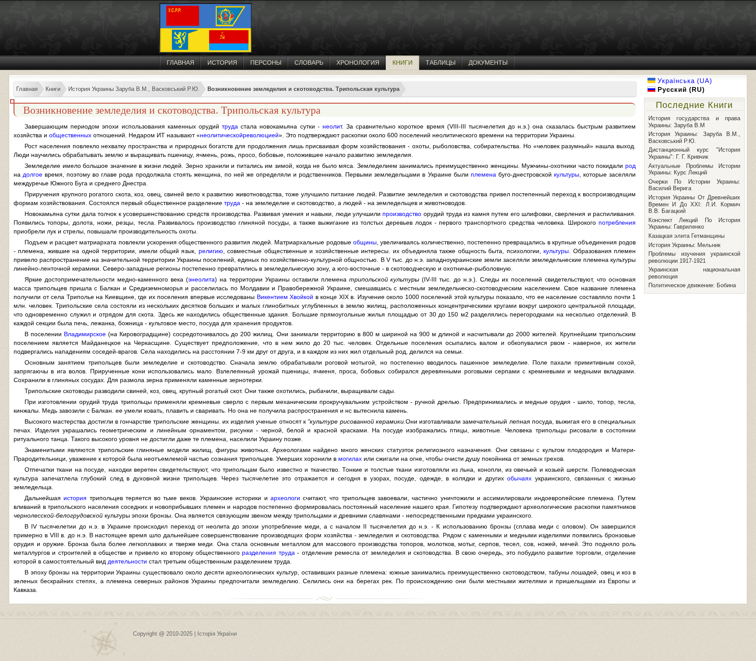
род (630, 165)
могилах (350, 458)
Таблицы (440, 62)
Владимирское (85, 333)
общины (365, 242)
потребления (617, 222)
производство (401, 213)
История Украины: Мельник (684, 245)
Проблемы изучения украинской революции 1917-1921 (694, 257)
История (222, 62)
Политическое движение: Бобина (692, 285)
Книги (402, 62)
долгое (32, 174)
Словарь (308, 62)
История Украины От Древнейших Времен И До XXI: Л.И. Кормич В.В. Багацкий (694, 204)
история (75, 497)
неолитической (221, 135)
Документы (488, 62)
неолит (332, 126)
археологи (285, 497)
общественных (70, 135)
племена (483, 174)
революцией (261, 135)
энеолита (201, 279)
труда (230, 126)
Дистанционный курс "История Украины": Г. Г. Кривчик (694, 153)
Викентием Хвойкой (285, 296)
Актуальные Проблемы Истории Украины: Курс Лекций (694, 169)
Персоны (265, 62)
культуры (566, 174)
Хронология (357, 62)
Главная (180, 62)
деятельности (127, 561)
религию (211, 250)
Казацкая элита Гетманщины (686, 236)
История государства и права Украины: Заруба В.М (694, 122)
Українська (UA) (683, 80)
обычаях (519, 478)
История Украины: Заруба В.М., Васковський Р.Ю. (694, 137)
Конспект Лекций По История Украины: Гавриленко (694, 223)
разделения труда (268, 552)
